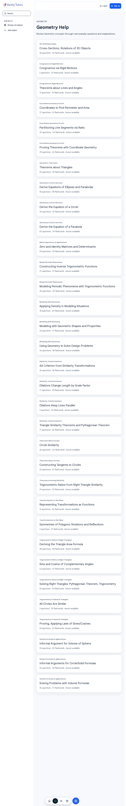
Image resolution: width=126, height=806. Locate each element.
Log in (104, 6)
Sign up (117, 6)
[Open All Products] (75, 800)
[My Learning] (55, 801)
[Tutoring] (61, 801)
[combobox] (18, 13)
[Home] (49, 801)
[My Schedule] (67, 801)
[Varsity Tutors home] (13, 4)
